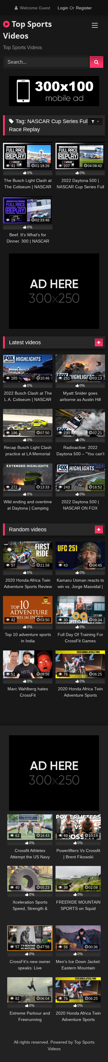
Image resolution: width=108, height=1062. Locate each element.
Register (84, 7)
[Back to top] (89, 1044)
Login (63, 7)
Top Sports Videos (27, 29)
